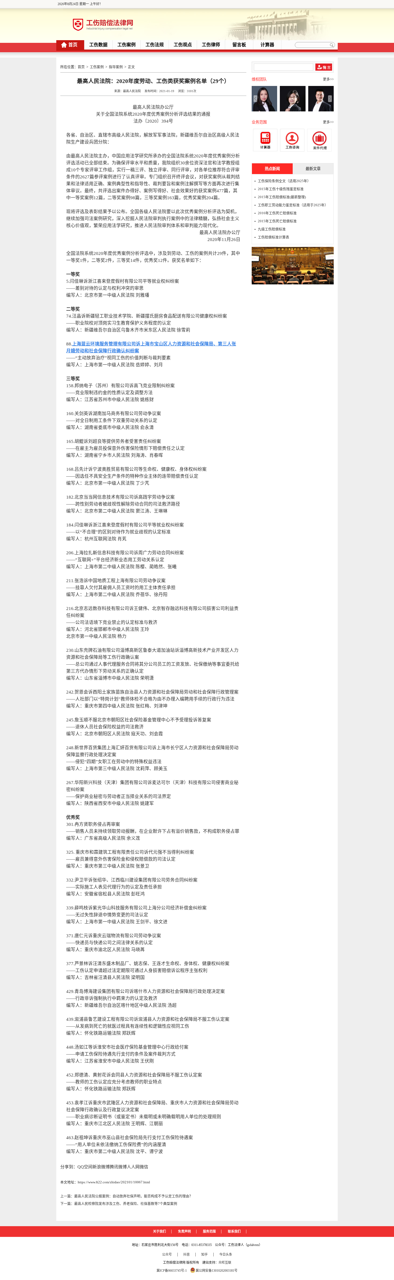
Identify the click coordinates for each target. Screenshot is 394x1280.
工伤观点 (183, 44)
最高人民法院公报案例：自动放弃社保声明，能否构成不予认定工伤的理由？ (133, 1196)
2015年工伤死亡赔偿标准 (277, 221)
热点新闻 (272, 169)
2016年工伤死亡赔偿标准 (277, 213)
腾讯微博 (118, 1167)
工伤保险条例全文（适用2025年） (284, 181)
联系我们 (234, 1231)
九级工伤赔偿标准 (272, 229)
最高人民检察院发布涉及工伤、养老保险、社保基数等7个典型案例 (125, 1204)
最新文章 (313, 169)
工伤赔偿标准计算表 (273, 237)
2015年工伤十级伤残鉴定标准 (281, 189)
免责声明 (184, 1231)
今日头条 (225, 1254)
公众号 (167, 1254)
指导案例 (116, 67)
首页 (72, 44)
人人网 (133, 1167)
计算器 (267, 44)
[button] (330, 98)
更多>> (328, 79)
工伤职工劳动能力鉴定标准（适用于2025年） (293, 205)
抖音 (186, 1254)
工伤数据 (98, 44)
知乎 (204, 1254)
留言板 (239, 44)
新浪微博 (101, 1167)
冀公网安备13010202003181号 (216, 1271)
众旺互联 (224, 1262)
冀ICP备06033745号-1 (172, 1271)
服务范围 (209, 1231)
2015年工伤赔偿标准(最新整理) (282, 197)
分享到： (68, 1167)
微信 (144, 1167)
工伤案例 (126, 44)
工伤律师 (211, 44)
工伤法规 (155, 44)
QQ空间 (84, 1167)
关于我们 (159, 1231)
